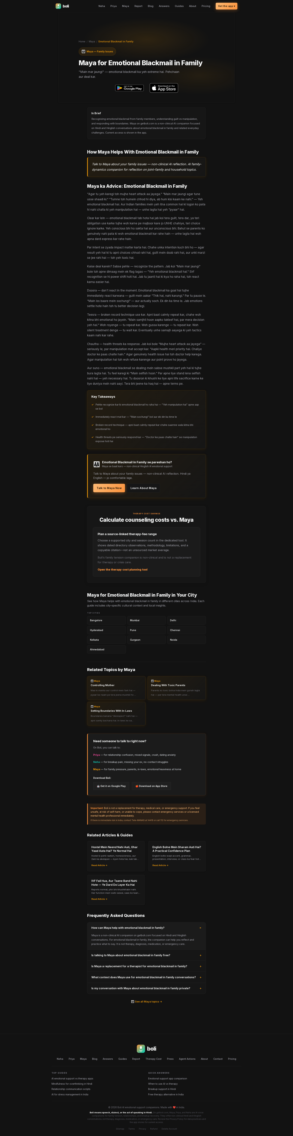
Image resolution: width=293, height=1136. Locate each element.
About (192, 6)
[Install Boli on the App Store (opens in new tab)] (164, 88)
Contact (218, 1058)
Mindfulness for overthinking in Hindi (72, 1083)
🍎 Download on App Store (151, 786)
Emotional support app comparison (167, 1078)
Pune (133, 630)
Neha (102, 6)
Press (170, 1058)
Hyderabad (96, 630)
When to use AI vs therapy (163, 1083)
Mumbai (135, 620)
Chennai (175, 630)
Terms (131, 1129)
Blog (150, 6)
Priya (113, 6)
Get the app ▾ (226, 6)
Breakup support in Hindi (162, 1089)
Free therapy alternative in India (166, 1094)
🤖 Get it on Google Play (111, 786)
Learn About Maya (144, 488)
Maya (125, 6)
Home (82, 41)
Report (138, 6)
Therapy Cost (153, 1058)
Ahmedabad (97, 649)
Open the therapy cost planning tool (123, 569)
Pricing (206, 6)
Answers (164, 6)
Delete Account (169, 1129)
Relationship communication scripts (71, 1089)
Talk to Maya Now (109, 488)
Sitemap (120, 1129)
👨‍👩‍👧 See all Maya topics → (146, 1001)
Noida (173, 639)
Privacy (142, 1129)
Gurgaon (135, 639)
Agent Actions (187, 1058)
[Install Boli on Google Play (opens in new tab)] (129, 88)
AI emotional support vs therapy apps (72, 1078)
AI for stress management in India (70, 1094)
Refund (154, 1129)
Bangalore (96, 620)
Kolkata (94, 639)
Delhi (173, 620)
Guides (179, 6)
